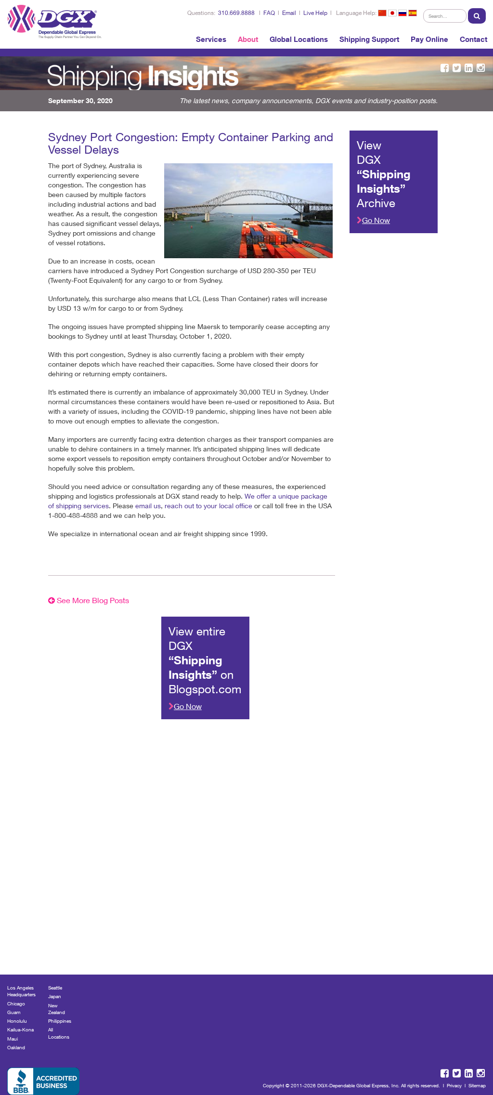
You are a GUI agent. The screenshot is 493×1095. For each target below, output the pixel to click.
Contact (473, 39)
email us (148, 505)
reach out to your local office (208, 505)
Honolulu (17, 1021)
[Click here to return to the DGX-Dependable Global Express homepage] (63, 20)
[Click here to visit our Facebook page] (445, 68)
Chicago (16, 1003)
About (248, 39)
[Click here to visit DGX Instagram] (481, 68)
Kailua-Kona (20, 1029)
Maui (12, 1039)
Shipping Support (369, 39)
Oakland (16, 1047)
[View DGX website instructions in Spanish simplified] (412, 12)
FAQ (269, 12)
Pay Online (429, 39)
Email (289, 12)
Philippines (59, 1021)
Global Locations (299, 39)
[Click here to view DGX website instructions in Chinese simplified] (382, 12)
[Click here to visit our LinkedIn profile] (469, 68)
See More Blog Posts (92, 600)
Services (211, 39)
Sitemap (477, 1085)
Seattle (55, 987)
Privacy (454, 1085)
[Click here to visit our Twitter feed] (457, 68)
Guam (14, 1012)
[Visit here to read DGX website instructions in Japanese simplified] (392, 12)
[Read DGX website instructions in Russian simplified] (402, 12)
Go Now (376, 219)
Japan (54, 996)
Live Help (315, 12)
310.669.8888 (236, 12)
